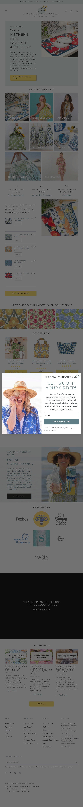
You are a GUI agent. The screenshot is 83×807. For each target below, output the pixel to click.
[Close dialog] (78, 375)
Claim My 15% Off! (61, 422)
